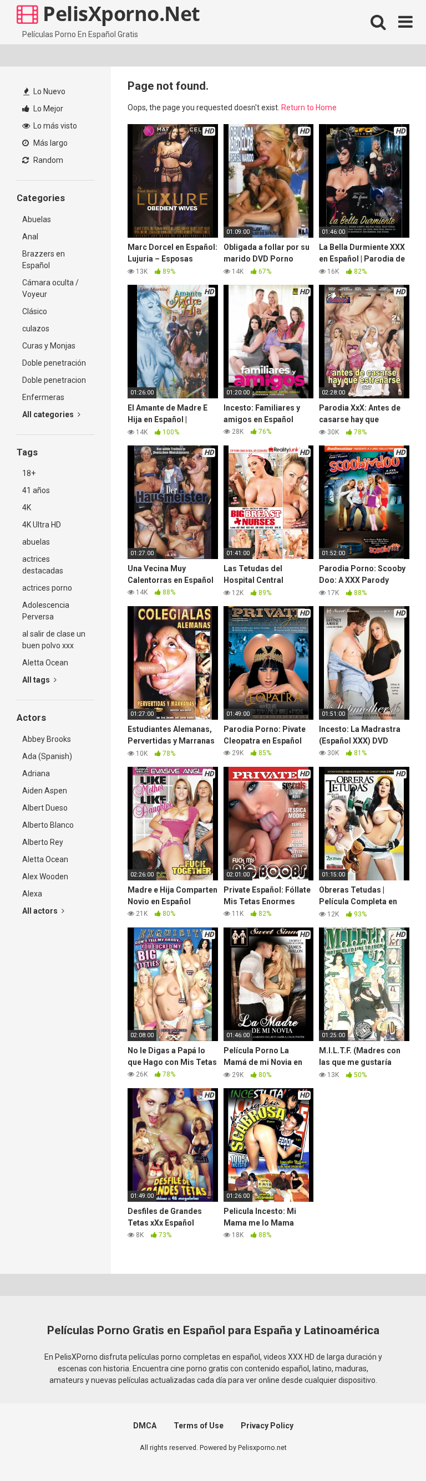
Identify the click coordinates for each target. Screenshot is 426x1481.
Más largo (50, 143)
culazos (35, 328)
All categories (48, 414)
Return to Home (309, 107)
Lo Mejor (47, 108)
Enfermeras (43, 397)
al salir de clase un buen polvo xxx (53, 639)
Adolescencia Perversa (45, 611)
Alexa (32, 893)
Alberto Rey (42, 842)
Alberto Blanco (48, 825)
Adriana (36, 773)
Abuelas (36, 219)
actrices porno (47, 587)
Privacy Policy (267, 1425)
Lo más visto (54, 125)
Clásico (34, 311)
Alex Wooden (45, 876)
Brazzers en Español (43, 259)
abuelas (36, 541)
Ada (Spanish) (47, 756)
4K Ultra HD (41, 524)
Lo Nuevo (48, 91)
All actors (40, 910)
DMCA (144, 1425)
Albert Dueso (45, 807)
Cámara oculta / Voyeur (50, 288)
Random (47, 160)
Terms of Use (199, 1425)
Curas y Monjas (48, 345)
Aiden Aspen (44, 790)
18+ (29, 473)
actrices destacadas (42, 565)
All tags (37, 679)
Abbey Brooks (46, 739)
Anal (30, 236)
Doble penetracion (54, 380)
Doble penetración (54, 362)
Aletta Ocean (45, 662)
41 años (36, 490)
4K (26, 507)
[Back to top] (389, 1447)
